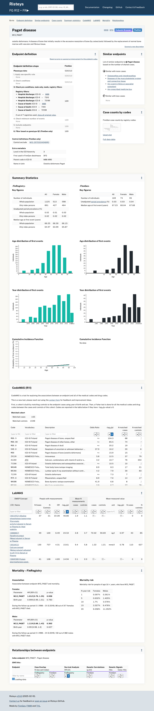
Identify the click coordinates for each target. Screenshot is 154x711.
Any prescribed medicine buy (119, 89)
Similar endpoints (42, 20)
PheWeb (137, 30)
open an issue (41, 701)
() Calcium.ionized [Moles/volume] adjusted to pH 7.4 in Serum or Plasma (20, 550)
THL (38, 706)
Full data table (109, 139)
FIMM (29, 706)
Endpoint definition (24, 20)
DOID (106, 30)
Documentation (92, 7)
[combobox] (56, 7)
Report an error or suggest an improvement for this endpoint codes (73, 59)
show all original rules (47, 115)
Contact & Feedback (135, 7)
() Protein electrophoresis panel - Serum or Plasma (19, 562)
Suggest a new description (134, 47)
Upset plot (107, 135)
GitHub (119, 7)
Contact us (14, 701)
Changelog (107, 7)
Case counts (57, 20)
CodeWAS (87, 20)
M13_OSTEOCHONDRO (39, 142)
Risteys (16, 4)
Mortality (106, 20)
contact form (54, 400)
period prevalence (98, 202)
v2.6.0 (19, 696)
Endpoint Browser (123, 30)
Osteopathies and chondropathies (121, 76)
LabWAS (96, 20)
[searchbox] (56, 7)
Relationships (118, 20)
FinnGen (22, 706)
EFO (111, 30)
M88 (47, 94)
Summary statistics (72, 20)
